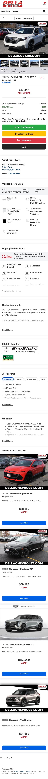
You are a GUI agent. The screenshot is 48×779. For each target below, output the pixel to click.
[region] (24, 108)
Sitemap (22, 771)
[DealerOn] (8, 769)
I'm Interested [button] (24, 140)
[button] (3, 18)
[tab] (8, 379)
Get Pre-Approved (25, 127)
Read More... (7, 330)
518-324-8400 (14, 173)
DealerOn (16, 771)
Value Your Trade (25, 133)
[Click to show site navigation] (44, 11)
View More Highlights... (11, 291)
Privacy (28, 771)
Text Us (24, 147)
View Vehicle (24, 523)
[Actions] (44, 78)
